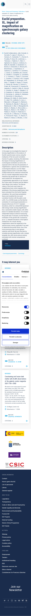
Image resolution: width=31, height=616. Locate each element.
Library (4, 487)
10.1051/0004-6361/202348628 (15, 48)
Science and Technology (12, 11)
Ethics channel (6, 569)
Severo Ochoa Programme (10, 523)
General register (7, 490)
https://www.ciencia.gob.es (14, 433)
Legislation (5, 499)
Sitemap (4, 534)
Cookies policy (6, 543)
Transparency (6, 502)
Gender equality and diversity (11, 508)
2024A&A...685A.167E (17, 43)
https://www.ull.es (14, 454)
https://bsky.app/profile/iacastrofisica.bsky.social (23, 600)
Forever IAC (5, 514)
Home (3, 11)
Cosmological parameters (10, 253)
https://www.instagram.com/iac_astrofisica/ (12, 600)
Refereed (8, 245)
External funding (7, 520)
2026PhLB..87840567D (15, 416)
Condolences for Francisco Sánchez (13, 572)
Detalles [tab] (16, 276)
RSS (3, 563)
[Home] (3, 4)
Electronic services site (9, 566)
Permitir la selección (15, 337)
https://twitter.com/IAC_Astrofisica (4, 600)
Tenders (4, 557)
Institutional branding (8, 560)
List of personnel (7, 484)
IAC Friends (5, 526)
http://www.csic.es (14, 465)
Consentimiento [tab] (7, 276)
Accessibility (6, 546)
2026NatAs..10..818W (14, 362)
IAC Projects (6, 517)
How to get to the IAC (8, 481)
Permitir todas (15, 331)
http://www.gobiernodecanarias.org (15, 443)
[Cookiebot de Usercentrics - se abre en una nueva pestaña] (22, 272)
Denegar (15, 342)
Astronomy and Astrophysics (16, 129)
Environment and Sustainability (11, 511)
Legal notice (6, 540)
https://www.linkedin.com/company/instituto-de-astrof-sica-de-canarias (15, 600)
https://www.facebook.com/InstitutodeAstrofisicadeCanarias (8, 600)
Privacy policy (6, 537)
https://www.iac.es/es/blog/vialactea (26, 600)
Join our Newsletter (15, 588)
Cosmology (21, 253)
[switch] (26, 312)
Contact (4, 478)
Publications (22, 11)
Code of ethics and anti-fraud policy (13, 505)
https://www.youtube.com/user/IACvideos (19, 600)
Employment (6, 554)
